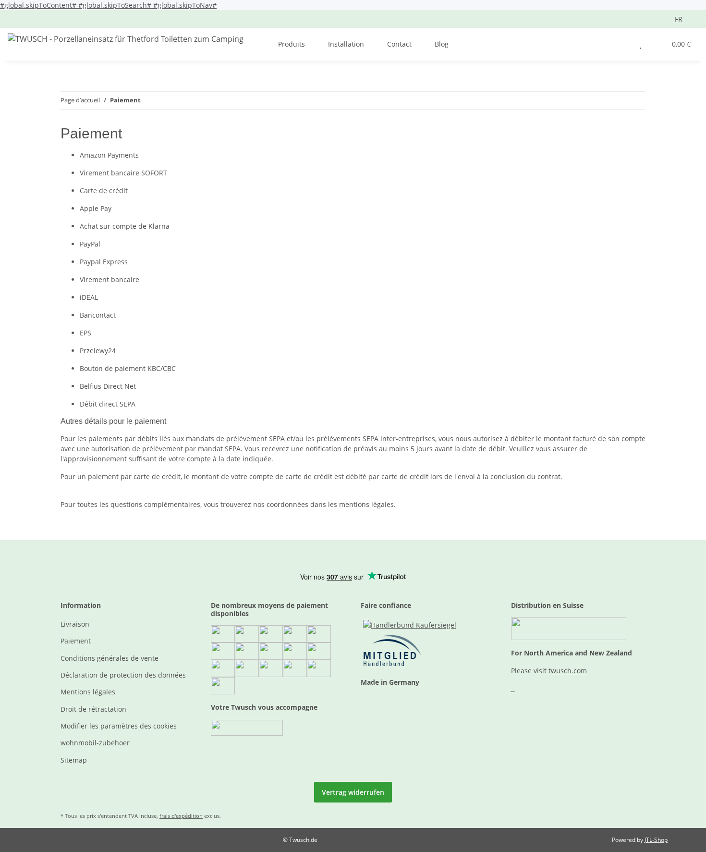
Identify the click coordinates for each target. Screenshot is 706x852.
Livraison (75, 624)
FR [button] (678, 19)
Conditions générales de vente (109, 658)
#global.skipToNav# (185, 5)
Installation (346, 44)
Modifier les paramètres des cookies (119, 725)
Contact (399, 44)
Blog (442, 44)
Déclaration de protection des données (123, 674)
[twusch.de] (125, 38)
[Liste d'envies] (640, 44)
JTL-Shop (656, 840)
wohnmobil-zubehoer (95, 742)
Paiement (76, 640)
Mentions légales (88, 691)
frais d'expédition (181, 815)
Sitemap (74, 760)
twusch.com (567, 670)
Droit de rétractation (93, 709)
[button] (621, 44)
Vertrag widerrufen (353, 792)
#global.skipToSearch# (115, 5)
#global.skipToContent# (39, 5)
